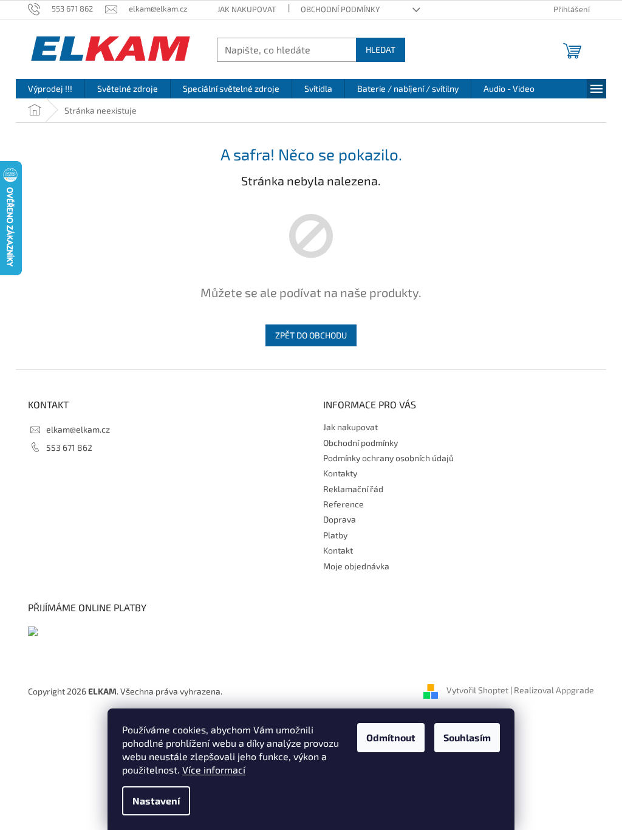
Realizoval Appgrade (554, 690)
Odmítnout (390, 737)
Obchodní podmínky (340, 9)
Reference (343, 504)
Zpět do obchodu (311, 335)
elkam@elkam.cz (78, 429)
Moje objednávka (356, 566)
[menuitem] (50, 88)
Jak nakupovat (246, 9)
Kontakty (340, 473)
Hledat (380, 49)
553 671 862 (69, 447)
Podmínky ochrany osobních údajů (388, 458)
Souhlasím (467, 737)
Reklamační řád (353, 489)
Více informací (213, 769)
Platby (335, 535)
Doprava (339, 519)
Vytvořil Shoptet (477, 690)
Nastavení (156, 800)
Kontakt (338, 550)
